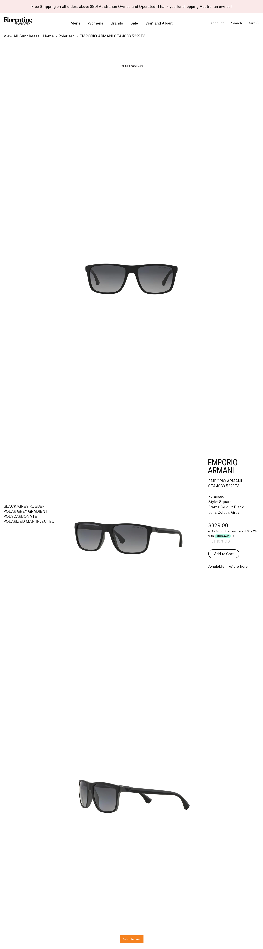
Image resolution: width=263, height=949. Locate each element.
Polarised (67, 36)
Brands (117, 23)
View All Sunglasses (21, 36)
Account (217, 23)
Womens (95, 23)
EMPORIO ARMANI (223, 466)
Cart (253, 23)
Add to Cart (224, 554)
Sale (134, 23)
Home (48, 36)
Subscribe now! (131, 939)
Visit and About (159, 23)
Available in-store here (228, 566)
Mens (75, 23)
